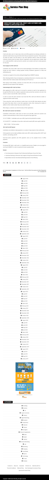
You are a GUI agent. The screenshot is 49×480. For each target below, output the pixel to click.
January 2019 (25, 358)
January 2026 (25, 195)
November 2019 (25, 342)
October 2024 (25, 205)
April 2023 (25, 246)
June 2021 (25, 296)
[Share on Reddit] (22, 163)
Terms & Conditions (11, 468)
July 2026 (25, 181)
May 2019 (25, 356)
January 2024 (25, 224)
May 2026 (25, 185)
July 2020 (25, 322)
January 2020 (25, 337)
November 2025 (25, 197)
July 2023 (25, 238)
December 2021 (25, 282)
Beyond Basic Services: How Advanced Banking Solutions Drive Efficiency (21, 157)
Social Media (25, 451)
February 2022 (25, 277)
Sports (25, 453)
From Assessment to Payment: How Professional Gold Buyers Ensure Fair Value (23, 153)
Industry (25, 439)
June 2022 (25, 270)
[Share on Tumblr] (24, 163)
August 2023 (25, 236)
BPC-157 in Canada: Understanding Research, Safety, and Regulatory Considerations (20, 1)
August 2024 (25, 209)
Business (25, 408)
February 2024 (25, 221)
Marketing (25, 446)
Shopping (25, 449)
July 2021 (25, 294)
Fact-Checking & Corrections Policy (33, 468)
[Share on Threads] (27, 163)
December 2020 (25, 310)
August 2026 (25, 178)
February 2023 (25, 250)
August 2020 (25, 320)
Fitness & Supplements (25, 432)
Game (25, 434)
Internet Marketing (25, 441)
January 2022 (25, 279)
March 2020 (25, 332)
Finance (23, 48)
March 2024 (25, 219)
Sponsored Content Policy (24, 470)
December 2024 (25, 200)
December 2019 (25, 339)
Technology (25, 456)
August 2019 (25, 349)
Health (25, 437)
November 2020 (25, 313)
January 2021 (25, 308)
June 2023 (25, 241)
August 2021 (25, 291)
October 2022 (25, 260)
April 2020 (25, 330)
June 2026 (25, 183)
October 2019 (25, 344)
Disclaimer (21, 465)
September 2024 (25, 207)
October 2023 (25, 231)
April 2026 (25, 188)
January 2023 (25, 253)
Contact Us (10, 465)
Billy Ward (14, 48)
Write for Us (28, 465)
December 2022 (25, 255)
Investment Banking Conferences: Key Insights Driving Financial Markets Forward (23, 155)
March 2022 (25, 274)
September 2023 (25, 233)
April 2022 (25, 272)
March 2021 (25, 303)
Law (25, 444)
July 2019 (25, 351)
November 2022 (25, 258)
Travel (25, 458)
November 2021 (25, 284)
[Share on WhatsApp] (16, 163)
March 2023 (25, 248)
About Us (16, 465)
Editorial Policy (20, 468)
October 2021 (25, 286)
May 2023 (25, 243)
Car (25, 410)
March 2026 (25, 190)
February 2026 (25, 193)
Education (25, 420)
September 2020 (25, 318)
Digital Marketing (25, 417)
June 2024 (25, 214)
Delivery (25, 415)
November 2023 (25, 229)
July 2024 (25, 212)
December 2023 (25, 226)
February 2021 (25, 306)
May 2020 (25, 327)
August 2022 (25, 265)
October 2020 (25, 315)
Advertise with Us (36, 465)
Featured (25, 425)
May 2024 (25, 217)
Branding (25, 405)
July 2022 (25, 267)
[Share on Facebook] (7, 163)
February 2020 (25, 334)
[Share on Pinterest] (19, 163)
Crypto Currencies (25, 413)
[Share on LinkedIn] (13, 163)
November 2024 (25, 202)
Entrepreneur (25, 422)
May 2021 (25, 298)
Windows (25, 461)
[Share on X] (10, 163)
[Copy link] (30, 163)
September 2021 (25, 289)
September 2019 (25, 346)
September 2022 (25, 262)
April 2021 (25, 301)
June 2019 (25, 354)
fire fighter (25, 429)
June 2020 (25, 325)
